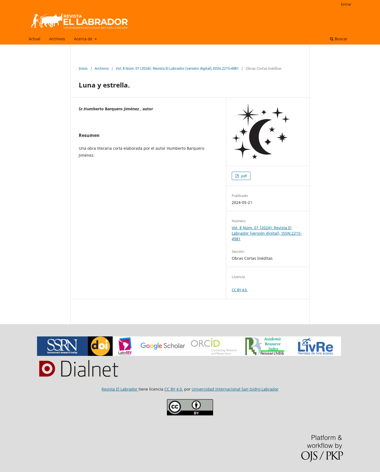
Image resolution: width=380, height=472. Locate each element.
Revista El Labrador (120, 389)
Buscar (340, 38)
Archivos (57, 38)
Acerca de (83, 38)
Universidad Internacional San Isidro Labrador (235, 389)
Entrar (346, 4)
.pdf (243, 175)
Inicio (83, 68)
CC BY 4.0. (240, 289)
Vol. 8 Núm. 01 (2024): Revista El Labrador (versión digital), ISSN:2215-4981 (177, 68)
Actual (34, 38)
